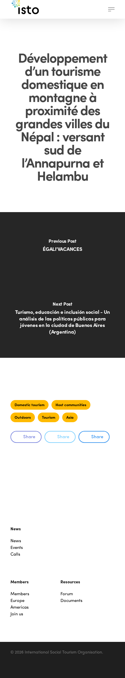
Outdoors (23, 417)
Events (16, 547)
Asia (70, 417)
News (15, 540)
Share (29, 436)
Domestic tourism (29, 404)
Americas (19, 607)
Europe (17, 600)
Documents (71, 600)
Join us (16, 614)
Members (19, 593)
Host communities (71, 404)
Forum (66, 593)
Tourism (48, 417)
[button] (111, 9)
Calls (15, 554)
